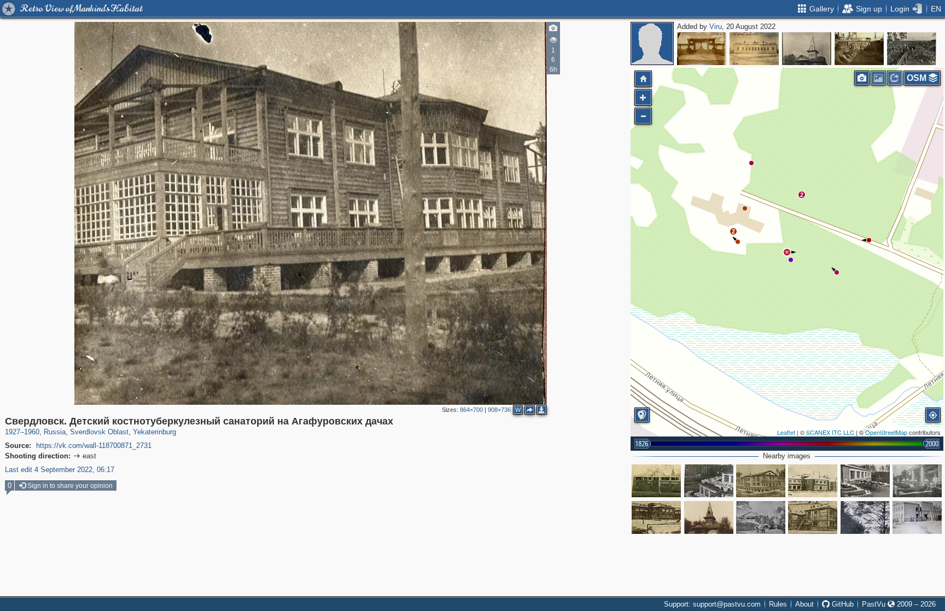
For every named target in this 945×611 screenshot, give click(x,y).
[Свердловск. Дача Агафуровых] (708, 517)
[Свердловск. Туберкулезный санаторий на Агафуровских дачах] (812, 480)
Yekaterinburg (154, 432)
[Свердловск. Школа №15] (917, 517)
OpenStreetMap (886, 432)
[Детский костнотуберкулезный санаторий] (754, 48)
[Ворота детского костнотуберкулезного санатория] (701, 48)
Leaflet (786, 432)
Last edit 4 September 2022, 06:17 (59, 469)
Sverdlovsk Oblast (99, 432)
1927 (12, 432)
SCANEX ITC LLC (830, 432)
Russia (55, 432)
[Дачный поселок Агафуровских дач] (656, 480)
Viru (715, 26)
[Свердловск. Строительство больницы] (859, 48)
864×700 (471, 409)
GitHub (842, 604)
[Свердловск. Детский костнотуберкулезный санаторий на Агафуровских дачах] (787, 252)
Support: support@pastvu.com (712, 604)
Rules (778, 604)
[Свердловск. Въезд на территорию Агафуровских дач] (865, 517)
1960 (31, 432)
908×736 (499, 409)
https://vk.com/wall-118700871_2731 (93, 445)
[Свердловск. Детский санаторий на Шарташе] (806, 48)
